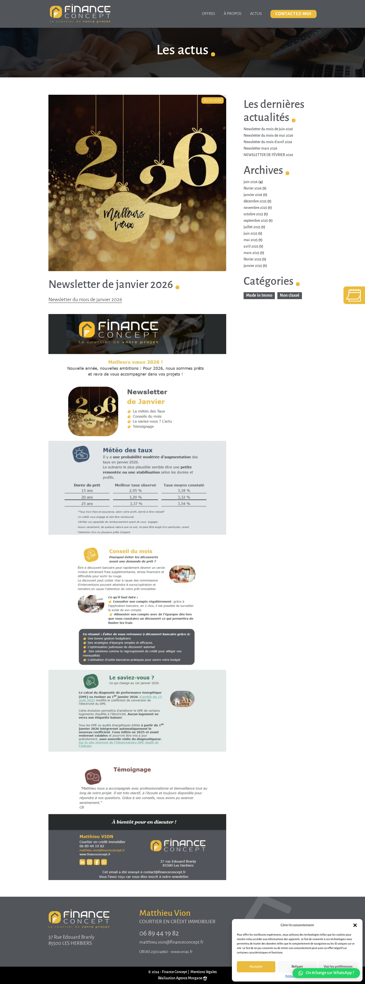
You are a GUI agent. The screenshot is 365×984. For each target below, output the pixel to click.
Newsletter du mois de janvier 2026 (85, 300)
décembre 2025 (255, 201)
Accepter (256, 967)
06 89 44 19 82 (159, 933)
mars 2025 (251, 253)
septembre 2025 (256, 221)
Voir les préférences (338, 967)
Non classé (289, 295)
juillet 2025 (252, 227)
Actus (256, 14)
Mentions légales (203, 972)
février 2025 (252, 259)
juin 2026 (251, 182)
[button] (355, 925)
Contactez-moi (293, 14)
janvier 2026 (253, 195)
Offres (208, 14)
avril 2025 (251, 247)
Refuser (297, 967)
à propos (232, 14)
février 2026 (253, 188)
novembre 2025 (255, 208)
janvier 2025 (253, 266)
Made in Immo (259, 295)
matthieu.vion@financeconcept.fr (171, 942)
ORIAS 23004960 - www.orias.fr (166, 952)
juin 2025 (250, 234)
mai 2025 (251, 240)
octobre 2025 (253, 214)
